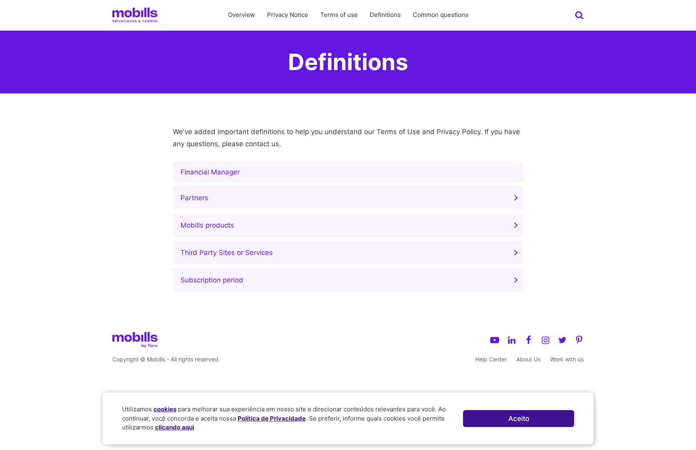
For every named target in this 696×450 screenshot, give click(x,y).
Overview (241, 15)
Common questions (440, 15)
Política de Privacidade (272, 418)
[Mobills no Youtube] (494, 340)
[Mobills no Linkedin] (511, 340)
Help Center (491, 359)
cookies (164, 409)
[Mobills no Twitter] (562, 340)
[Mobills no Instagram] (545, 340)
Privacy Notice (287, 15)
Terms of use (339, 15)
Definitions (385, 15)
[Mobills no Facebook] (528, 340)
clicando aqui (174, 427)
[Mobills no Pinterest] (579, 340)
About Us (528, 359)
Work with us (567, 359)
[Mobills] (134, 15)
